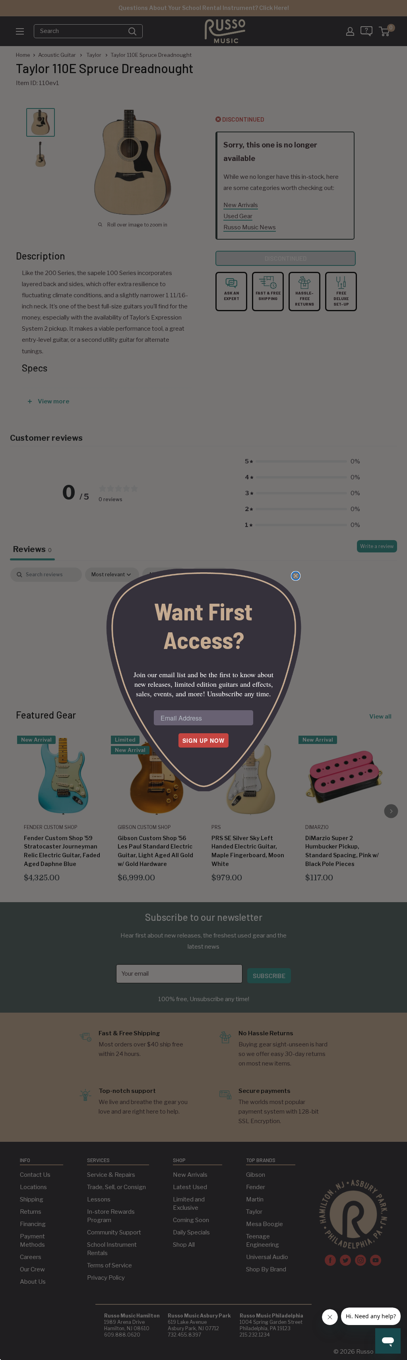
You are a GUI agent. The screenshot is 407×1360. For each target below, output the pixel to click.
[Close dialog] (296, 576)
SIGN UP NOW (203, 740)
